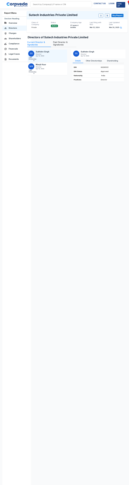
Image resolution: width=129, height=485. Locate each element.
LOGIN (111, 3)
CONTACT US (100, 3)
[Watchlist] (101, 15)
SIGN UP (119, 5)
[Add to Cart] (107, 15)
